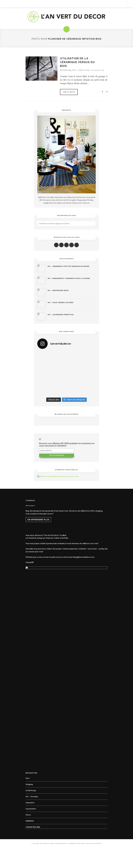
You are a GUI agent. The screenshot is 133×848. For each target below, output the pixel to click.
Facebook (32, 538)
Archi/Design (65, 70)
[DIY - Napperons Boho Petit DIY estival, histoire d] (89, 391)
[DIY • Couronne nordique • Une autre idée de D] (59, 364)
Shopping (29, 784)
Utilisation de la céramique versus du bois (77, 62)
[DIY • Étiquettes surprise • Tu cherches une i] (89, 356)
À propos (30, 821)
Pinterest (49, 538)
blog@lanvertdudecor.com (84, 557)
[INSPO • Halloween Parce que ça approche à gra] (44, 382)
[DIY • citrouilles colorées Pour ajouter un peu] (44, 391)
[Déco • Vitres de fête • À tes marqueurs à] (44, 356)
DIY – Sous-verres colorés (61, 302)
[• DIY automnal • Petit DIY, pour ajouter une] (59, 382)
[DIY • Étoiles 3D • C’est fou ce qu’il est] (59, 356)
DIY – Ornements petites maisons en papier (68, 266)
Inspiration (30, 803)
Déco (74, 70)
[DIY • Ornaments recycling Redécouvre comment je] (74, 364)
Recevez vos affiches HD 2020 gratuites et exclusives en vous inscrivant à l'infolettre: (66, 444)
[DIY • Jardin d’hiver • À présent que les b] (44, 373)
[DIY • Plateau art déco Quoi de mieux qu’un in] (74, 391)
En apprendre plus (38, 520)
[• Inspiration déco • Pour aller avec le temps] (89, 382)
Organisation (31, 809)
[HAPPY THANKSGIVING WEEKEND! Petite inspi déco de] (89, 373)
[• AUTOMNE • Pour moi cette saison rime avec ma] (74, 382)
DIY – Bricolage (32, 797)
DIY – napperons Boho (58, 290)
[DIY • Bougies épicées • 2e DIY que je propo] (89, 364)
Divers (28, 815)
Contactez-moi (33, 827)
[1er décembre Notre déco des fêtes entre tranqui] (74, 356)
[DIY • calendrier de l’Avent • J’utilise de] (44, 364)
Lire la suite (69, 92)
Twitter (57, 538)
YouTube (65, 538)
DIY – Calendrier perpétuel (61, 315)
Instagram (41, 538)
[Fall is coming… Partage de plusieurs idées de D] (59, 391)
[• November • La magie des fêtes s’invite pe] (59, 373)
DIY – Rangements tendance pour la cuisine (69, 278)
